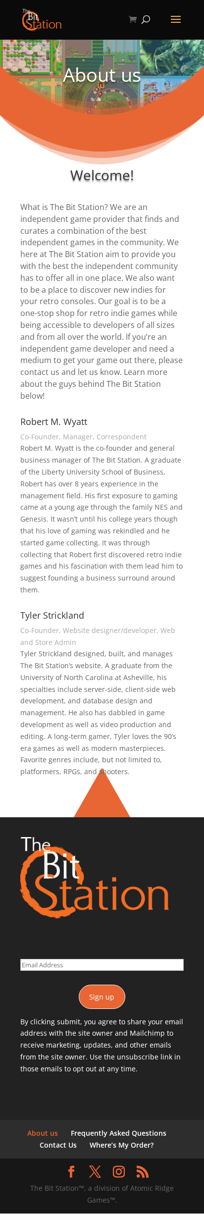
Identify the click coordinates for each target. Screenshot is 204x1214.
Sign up (101, 997)
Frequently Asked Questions (118, 1133)
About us (42, 1133)
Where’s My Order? (121, 1145)
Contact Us (58, 1145)
